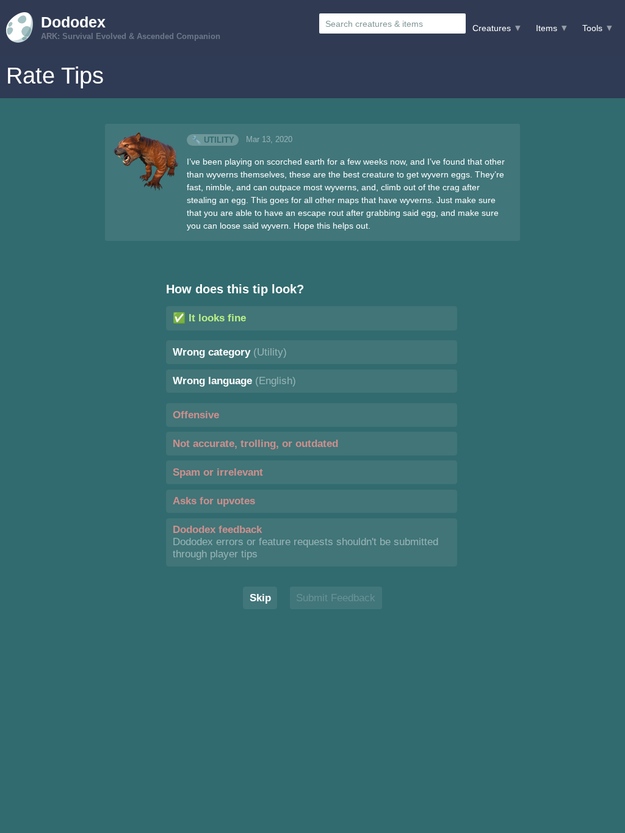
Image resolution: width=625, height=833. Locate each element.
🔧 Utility (213, 139)
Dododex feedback (305, 542)
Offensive (196, 415)
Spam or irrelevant (218, 472)
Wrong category (230, 352)
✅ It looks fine (209, 318)
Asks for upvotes (214, 501)
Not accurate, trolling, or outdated (255, 443)
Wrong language (234, 381)
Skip (260, 598)
